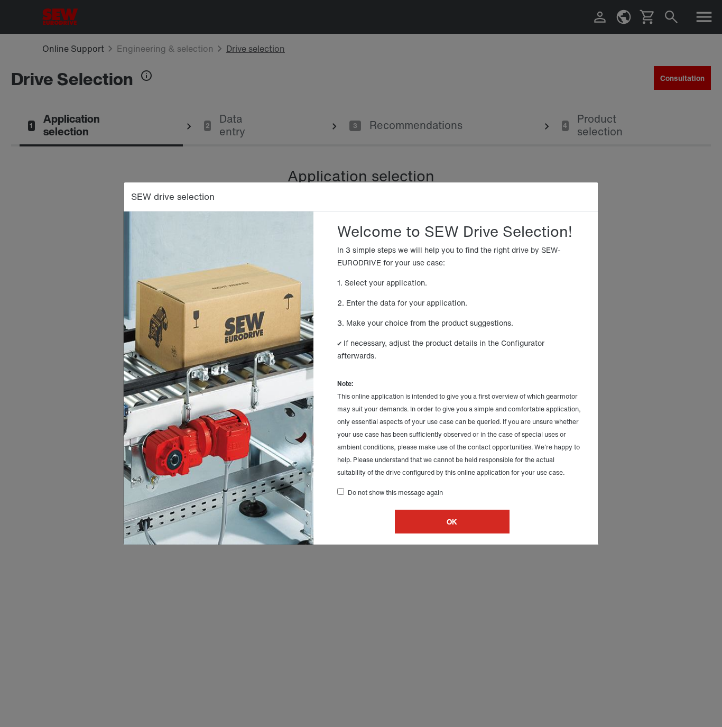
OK (452, 521)
